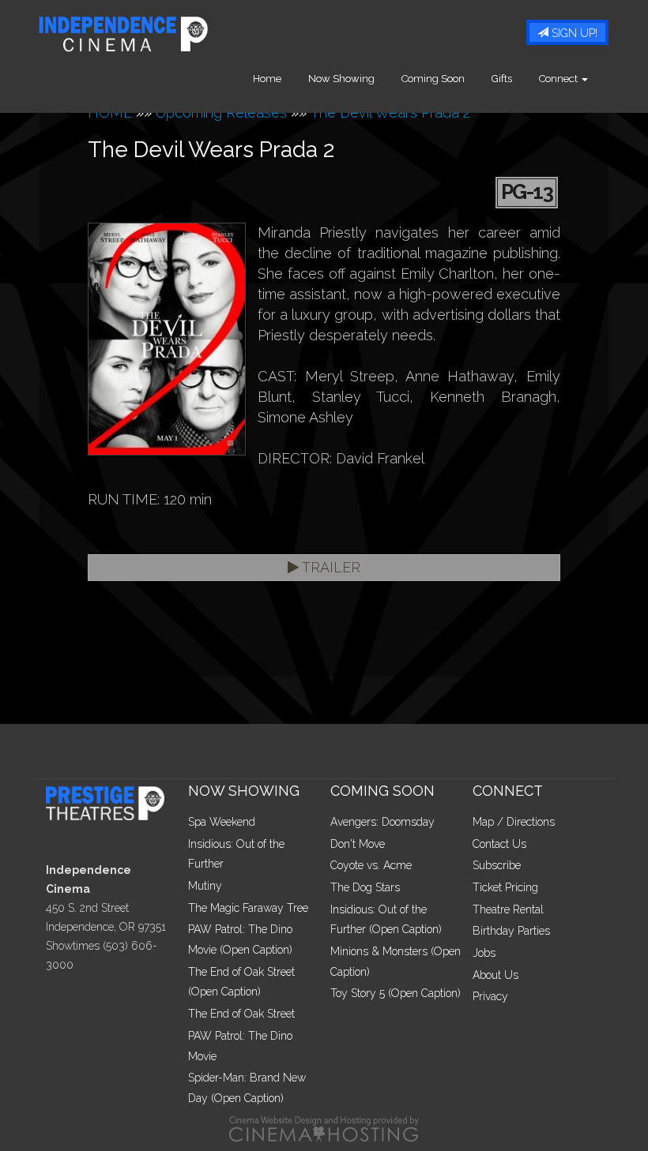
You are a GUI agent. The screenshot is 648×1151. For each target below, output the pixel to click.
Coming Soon (433, 78)
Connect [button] (559, 78)
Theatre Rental (508, 909)
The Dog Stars (365, 887)
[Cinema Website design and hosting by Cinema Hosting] (324, 1128)
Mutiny (205, 885)
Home (267, 78)
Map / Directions (514, 821)
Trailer (329, 567)
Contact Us (499, 844)
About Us (495, 975)
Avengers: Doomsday (382, 821)
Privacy (490, 996)
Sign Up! (572, 33)
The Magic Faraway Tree (248, 908)
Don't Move (357, 844)
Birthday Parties (511, 930)
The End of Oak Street (241, 1013)
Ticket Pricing (505, 887)
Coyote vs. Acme (371, 865)
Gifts (502, 78)
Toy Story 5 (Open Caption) (395, 993)
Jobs (484, 953)
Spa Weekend (221, 821)
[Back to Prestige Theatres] (111, 801)
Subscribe (497, 865)
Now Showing (341, 78)
